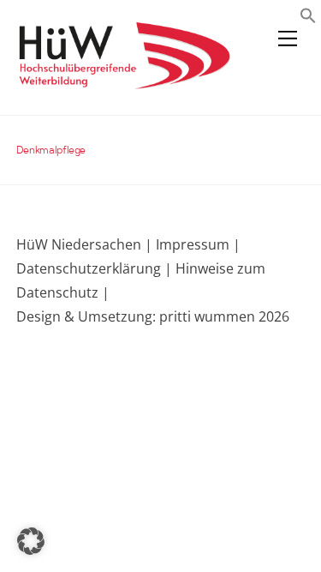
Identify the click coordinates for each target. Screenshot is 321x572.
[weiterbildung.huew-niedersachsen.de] (123, 81)
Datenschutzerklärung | (94, 268)
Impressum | (198, 244)
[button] (308, 17)
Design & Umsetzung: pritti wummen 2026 (152, 316)
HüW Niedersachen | (86, 244)
